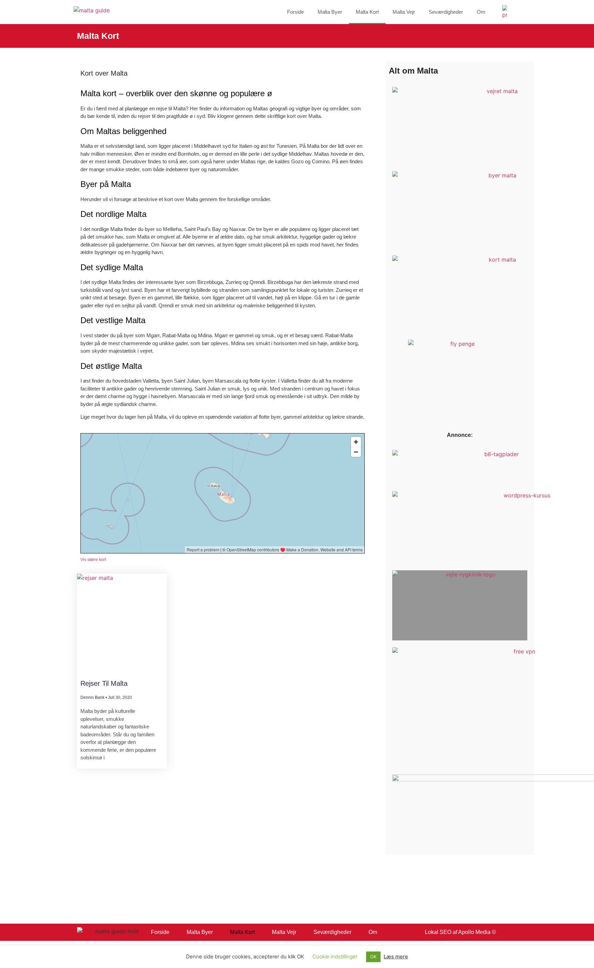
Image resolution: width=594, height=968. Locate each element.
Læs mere (396, 956)
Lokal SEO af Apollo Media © (460, 932)
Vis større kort (93, 559)
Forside (295, 12)
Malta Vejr (404, 12)
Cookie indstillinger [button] (335, 956)
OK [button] (373, 956)
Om (481, 12)
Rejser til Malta (104, 683)
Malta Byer (330, 12)
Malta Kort (367, 12)
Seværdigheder (446, 12)
